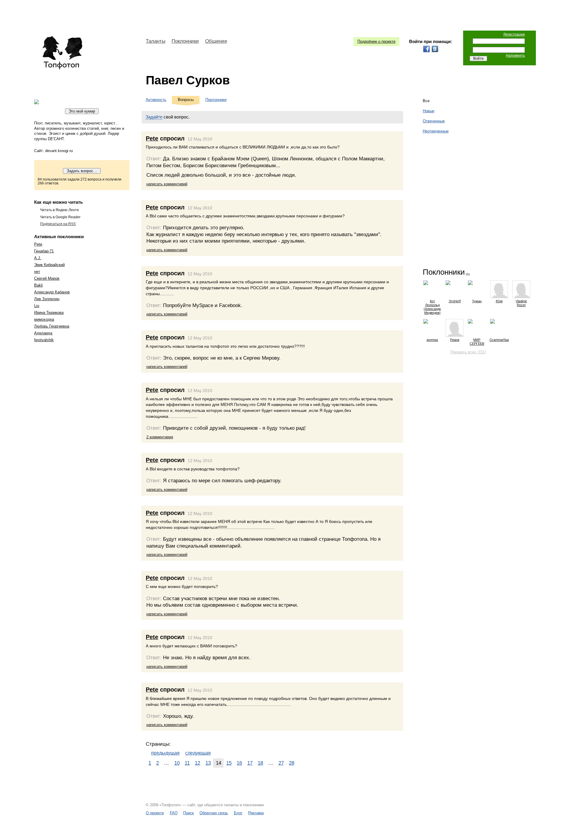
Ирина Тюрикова (49, 312)
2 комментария (159, 437)
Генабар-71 (44, 251)
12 (197, 763)
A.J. (37, 258)
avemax (432, 340)
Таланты (155, 41)
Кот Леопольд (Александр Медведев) (432, 306)
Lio (36, 305)
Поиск (188, 813)
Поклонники (185, 41)
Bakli (38, 285)
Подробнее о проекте (376, 41)
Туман (477, 301)
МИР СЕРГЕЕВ (477, 341)
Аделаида (43, 333)
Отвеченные (434, 121)
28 (291, 763)
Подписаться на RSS (58, 224)
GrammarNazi (499, 340)
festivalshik (44, 340)
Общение (216, 41)
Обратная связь (214, 813)
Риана (454, 340)
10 (177, 763)
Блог (238, 813)
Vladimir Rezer (521, 303)
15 (229, 763)
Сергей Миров (46, 278)
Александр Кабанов (52, 292)
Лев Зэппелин (46, 299)
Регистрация (514, 34)
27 (281, 763)
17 (250, 763)
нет (37, 271)
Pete (38, 244)
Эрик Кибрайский (49, 265)
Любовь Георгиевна (51, 326)
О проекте (155, 813)
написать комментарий (166, 184)
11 (187, 763)
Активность (156, 99)
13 (208, 763)
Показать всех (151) (468, 352)
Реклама (256, 813)
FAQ (174, 813)
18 (260, 763)
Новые (428, 111)
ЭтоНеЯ (455, 301)
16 (239, 763)
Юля (499, 301)
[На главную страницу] (62, 52)
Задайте (153, 116)
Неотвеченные (436, 131)
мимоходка (44, 319)
